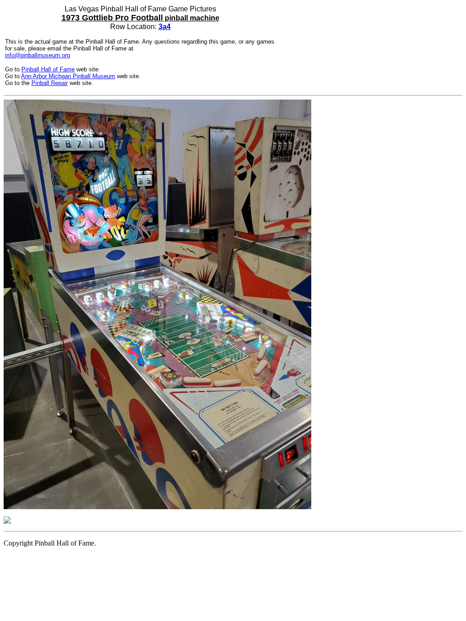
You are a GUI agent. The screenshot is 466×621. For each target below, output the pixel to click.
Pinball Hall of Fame (48, 69)
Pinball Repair (49, 83)
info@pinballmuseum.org (37, 55)
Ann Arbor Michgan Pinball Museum (68, 76)
